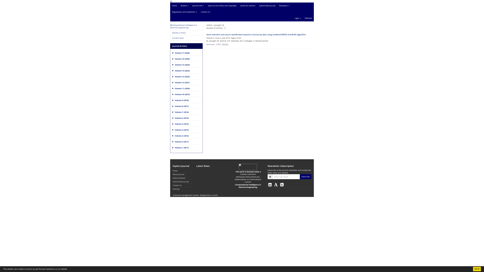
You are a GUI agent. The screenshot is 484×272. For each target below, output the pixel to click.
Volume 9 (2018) (182, 100)
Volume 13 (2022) (182, 76)
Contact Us (205, 12)
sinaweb (214, 195)
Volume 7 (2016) (182, 112)
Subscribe (305, 176)
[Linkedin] (270, 184)
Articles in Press (179, 33)
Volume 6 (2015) (182, 118)
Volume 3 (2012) (182, 136)
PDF (223, 44)
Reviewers (283, 5)
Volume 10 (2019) (182, 94)
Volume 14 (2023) (182, 71)
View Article (210, 44)
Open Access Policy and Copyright (222, 5)
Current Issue (178, 38)
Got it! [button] (477, 269)
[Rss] (282, 184)
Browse (184, 5)
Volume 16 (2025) (182, 59)
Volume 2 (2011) (182, 142)
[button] (68, 269)
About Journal (178, 174)
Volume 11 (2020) (182, 88)
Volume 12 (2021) (182, 82)
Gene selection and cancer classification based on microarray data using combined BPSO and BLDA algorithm (256, 34)
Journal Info (197, 5)
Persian (308, 18)
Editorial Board (179, 178)
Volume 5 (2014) (182, 124)
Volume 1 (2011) (182, 147)
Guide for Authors (247, 5)
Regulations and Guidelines (184, 12)
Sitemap (176, 189)
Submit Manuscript (267, 5)
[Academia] (276, 184)
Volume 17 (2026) (182, 53)
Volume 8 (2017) (182, 106)
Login (297, 18)
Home (174, 5)
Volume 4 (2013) (182, 130)
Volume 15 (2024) (182, 65)
